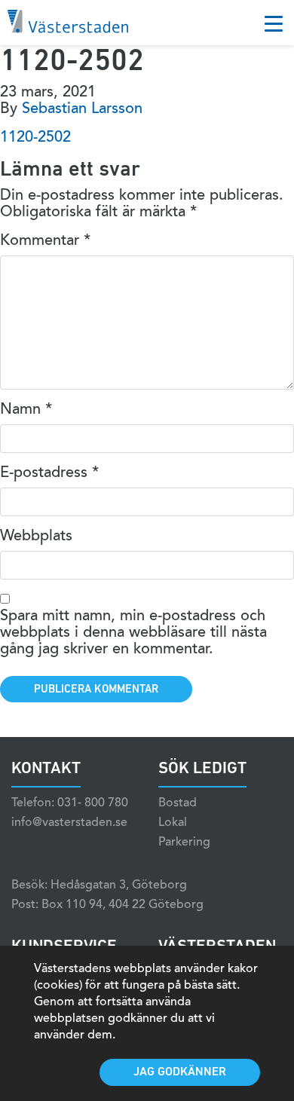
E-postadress (49, 473)
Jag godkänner (179, 1072)
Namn (26, 409)
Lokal (172, 823)
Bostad (177, 803)
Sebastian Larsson (82, 109)
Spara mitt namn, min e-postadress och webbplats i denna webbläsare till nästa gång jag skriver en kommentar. (133, 633)
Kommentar (45, 241)
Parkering (184, 842)
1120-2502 (35, 137)
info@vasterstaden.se (69, 823)
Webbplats (36, 536)
